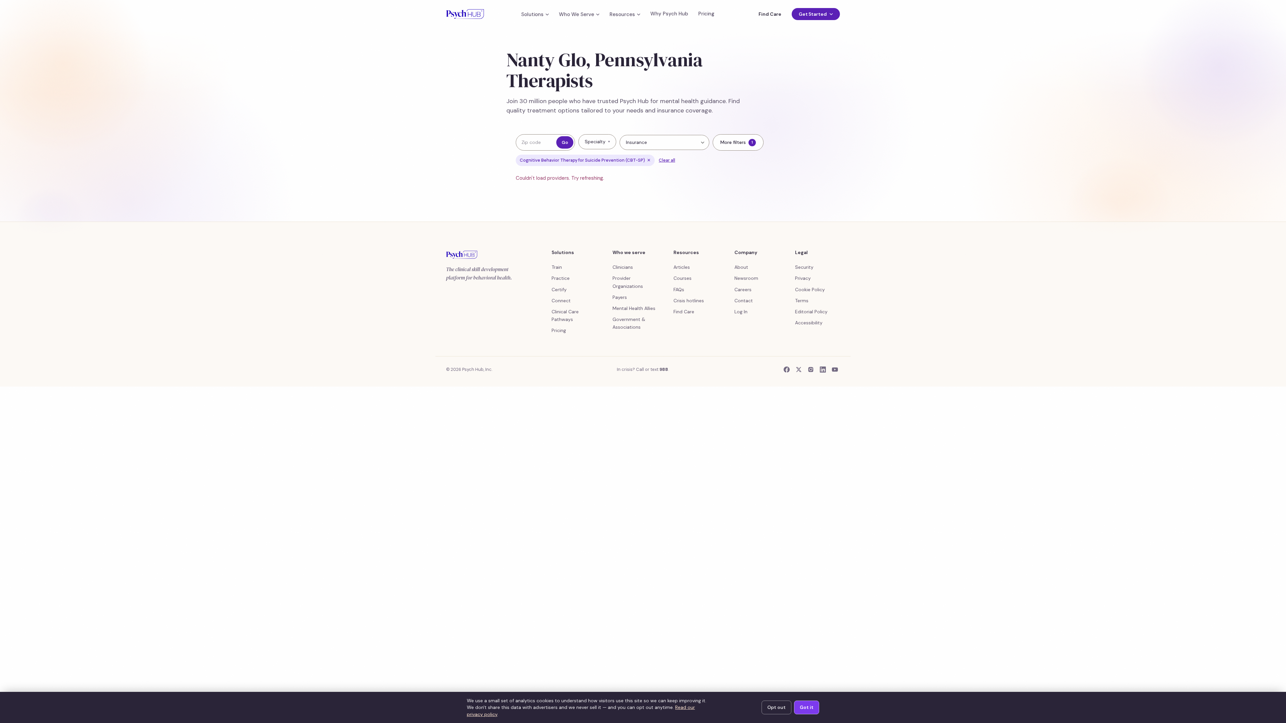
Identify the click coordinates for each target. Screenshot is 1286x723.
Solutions (532, 14)
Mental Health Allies (634, 308)
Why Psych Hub (669, 13)
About (741, 267)
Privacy (803, 278)
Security (804, 267)
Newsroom (746, 278)
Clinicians (623, 267)
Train (557, 267)
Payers (620, 297)
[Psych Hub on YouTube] (835, 370)
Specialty (597, 142)
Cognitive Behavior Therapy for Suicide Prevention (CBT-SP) (585, 160)
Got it (806, 707)
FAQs (678, 290)
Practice (561, 278)
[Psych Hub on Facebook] (787, 370)
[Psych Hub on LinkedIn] (823, 370)
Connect (561, 301)
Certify (559, 290)
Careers (743, 290)
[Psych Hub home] (465, 14)
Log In (740, 312)
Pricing (706, 13)
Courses (682, 278)
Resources (622, 14)
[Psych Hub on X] (799, 370)
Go (565, 142)
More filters (736, 142)
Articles (681, 267)
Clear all (667, 160)
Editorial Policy (811, 312)
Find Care (770, 14)
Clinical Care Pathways (565, 315)
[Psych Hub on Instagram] (811, 370)
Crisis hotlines (688, 301)
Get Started (813, 14)
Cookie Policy (810, 290)
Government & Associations (629, 323)
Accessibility (809, 323)
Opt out (776, 707)
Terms (801, 301)
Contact (743, 301)
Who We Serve (576, 14)
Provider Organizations (628, 282)
